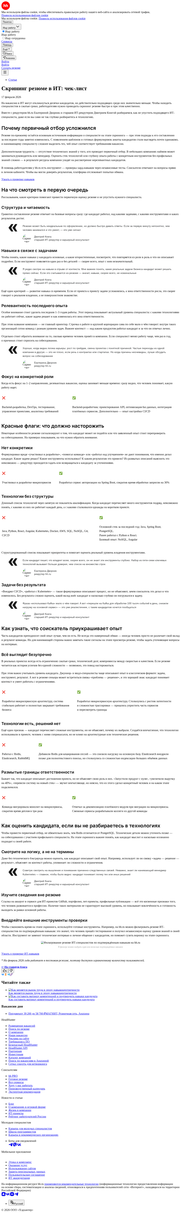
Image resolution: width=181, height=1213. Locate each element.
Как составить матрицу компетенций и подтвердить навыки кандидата (51, 999)
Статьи (12, 79)
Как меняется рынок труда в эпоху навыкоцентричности (42, 993)
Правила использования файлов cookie (62, 18)
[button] (5, 61)
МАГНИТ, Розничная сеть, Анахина (67, 1013)
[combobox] (16, 1203)
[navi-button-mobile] (4, 72)
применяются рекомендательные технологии (71, 1183)
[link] (7, 53)
